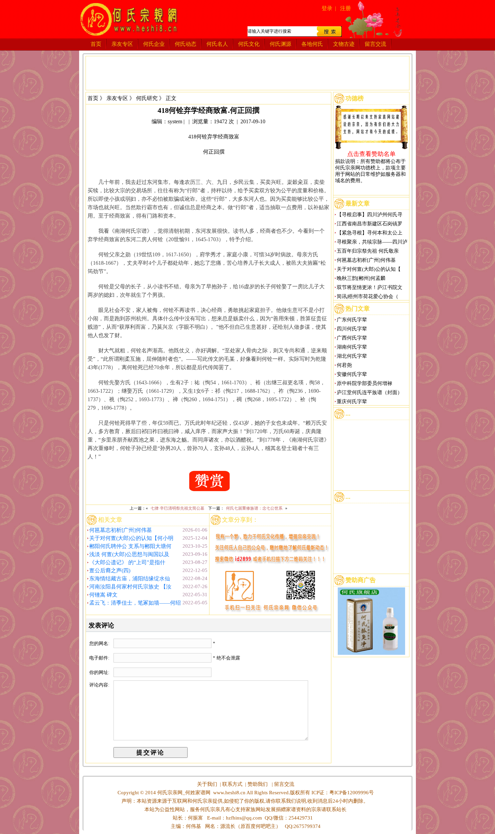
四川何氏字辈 (352, 328)
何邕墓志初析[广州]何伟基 (120, 530)
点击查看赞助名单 (371, 154)
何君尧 (344, 365)
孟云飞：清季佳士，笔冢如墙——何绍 (135, 603)
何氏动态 (185, 44)
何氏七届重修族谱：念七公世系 (254, 508)
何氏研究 (147, 98)
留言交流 (375, 44)
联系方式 (232, 784)
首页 (96, 44)
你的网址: (100, 672)
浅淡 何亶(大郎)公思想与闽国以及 (129, 554)
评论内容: (99, 684)
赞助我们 (258, 784)
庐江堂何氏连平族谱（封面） (369, 392)
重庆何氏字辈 (352, 401)
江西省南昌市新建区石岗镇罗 (369, 223)
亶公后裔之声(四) (109, 570)
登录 (327, 8)
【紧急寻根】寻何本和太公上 (369, 232)
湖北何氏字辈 (352, 356)
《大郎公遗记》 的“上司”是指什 (127, 562)
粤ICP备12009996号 (351, 792)
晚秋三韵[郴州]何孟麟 (361, 278)
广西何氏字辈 (352, 338)
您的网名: (100, 643)
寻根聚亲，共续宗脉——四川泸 (372, 242)
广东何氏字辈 (352, 319)
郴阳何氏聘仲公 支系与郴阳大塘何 (130, 546)
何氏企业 (154, 44)
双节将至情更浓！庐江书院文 (369, 287)
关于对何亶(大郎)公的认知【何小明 (131, 538)
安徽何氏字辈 (352, 374)
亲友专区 (122, 44)
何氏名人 (217, 44)
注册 (345, 8)
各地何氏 (312, 44)
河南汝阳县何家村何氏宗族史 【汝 (130, 586)
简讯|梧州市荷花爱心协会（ (367, 296)
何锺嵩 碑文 (103, 595)
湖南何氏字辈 (352, 347)
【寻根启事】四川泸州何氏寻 (369, 214)
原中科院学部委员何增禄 (364, 383)
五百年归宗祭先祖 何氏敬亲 (368, 251)
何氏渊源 (280, 44)
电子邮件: (100, 658)
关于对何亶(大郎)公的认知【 (369, 269)
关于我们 (207, 784)
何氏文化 (249, 44)
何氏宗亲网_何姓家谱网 (183, 792)
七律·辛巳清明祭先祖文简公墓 (177, 508)
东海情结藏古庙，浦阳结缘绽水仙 (129, 578)
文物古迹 (344, 44)
